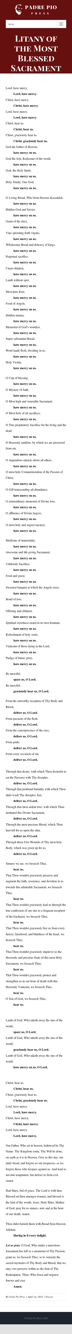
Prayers (49, 1296)
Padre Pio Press (17, 1296)
